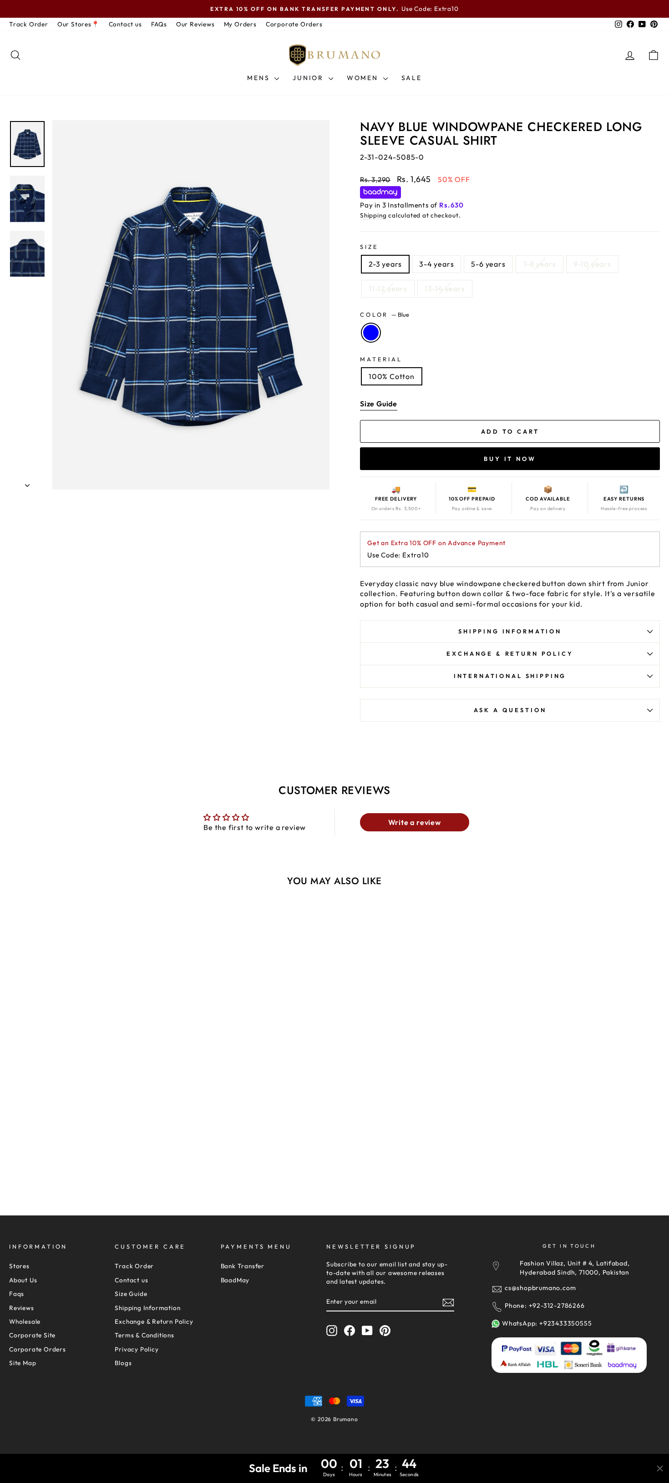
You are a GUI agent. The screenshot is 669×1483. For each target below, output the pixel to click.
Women (364, 78)
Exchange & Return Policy (509, 653)
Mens (259, 78)
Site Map (22, 1363)
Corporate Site (32, 1335)
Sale (411, 78)
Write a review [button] (414, 822)
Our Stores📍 (78, 24)
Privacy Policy (136, 1349)
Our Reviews (195, 24)
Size (369, 246)
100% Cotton (392, 376)
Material (381, 359)
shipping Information (510, 631)
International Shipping (510, 675)
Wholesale (25, 1321)
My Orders (240, 24)
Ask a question (510, 710)
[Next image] (155, 1012)
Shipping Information (147, 1308)
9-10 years (592, 263)
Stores (19, 1266)
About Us (23, 1280)
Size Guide (131, 1294)
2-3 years (385, 263)
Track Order (28, 24)
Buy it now (510, 458)
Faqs (16, 1294)
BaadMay (235, 1280)
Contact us (125, 24)
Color (384, 314)
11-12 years (388, 288)
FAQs (159, 24)
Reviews (21, 1308)
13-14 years (445, 288)
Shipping (373, 215)
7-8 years (539, 263)
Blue (371, 333)
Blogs (123, 1363)
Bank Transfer (242, 1266)
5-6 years (488, 263)
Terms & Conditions (144, 1335)
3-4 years (436, 263)
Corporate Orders (294, 24)
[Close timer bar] (660, 1468)
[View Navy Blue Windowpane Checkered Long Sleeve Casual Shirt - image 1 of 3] (86, 1012)
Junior (309, 78)
